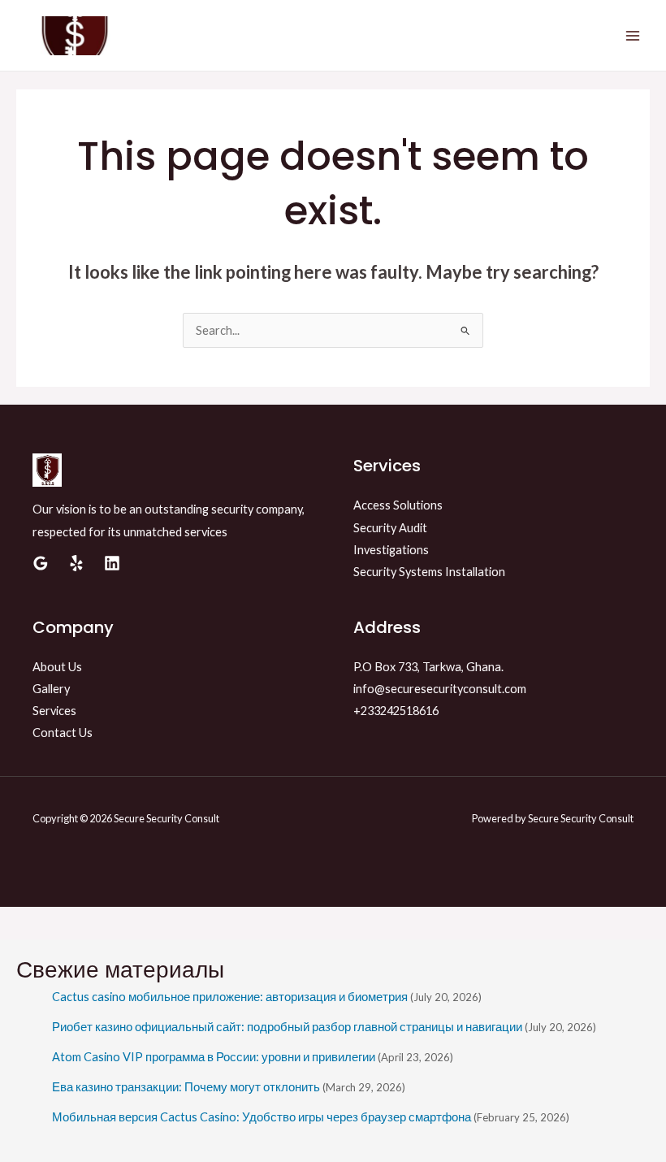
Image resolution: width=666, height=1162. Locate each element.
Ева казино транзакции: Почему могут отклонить (186, 1087)
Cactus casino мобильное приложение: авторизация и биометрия (230, 997)
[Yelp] (76, 563)
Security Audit (390, 528)
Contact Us (62, 732)
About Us (57, 667)
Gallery (51, 689)
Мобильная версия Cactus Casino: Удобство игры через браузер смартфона (261, 1117)
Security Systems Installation (429, 572)
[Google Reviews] (40, 563)
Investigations (391, 550)
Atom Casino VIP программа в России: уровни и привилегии (213, 1057)
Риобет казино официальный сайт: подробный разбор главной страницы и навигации (287, 1027)
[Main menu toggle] (633, 36)
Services (54, 711)
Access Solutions (398, 505)
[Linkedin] (112, 563)
